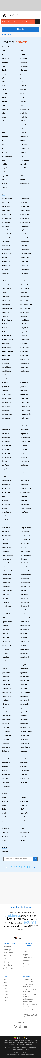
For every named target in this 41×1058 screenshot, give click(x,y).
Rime (10, 34)
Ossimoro (7, 947)
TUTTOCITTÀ (23, 1042)
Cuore (5, 995)
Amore (5, 992)
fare (20, 926)
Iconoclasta (7, 965)
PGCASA (6, 1042)
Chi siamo (8, 1047)
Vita (4, 979)
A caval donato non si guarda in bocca (30, 1015)
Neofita (6, 962)
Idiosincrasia (8, 953)
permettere (18, 923)
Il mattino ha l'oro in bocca (29, 995)
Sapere (14, 15)
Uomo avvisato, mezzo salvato (28, 985)
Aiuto (27, 1049)
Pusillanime (7, 956)
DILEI (29, 1042)
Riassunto (26, 961)
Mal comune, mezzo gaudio (28, 1000)
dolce (23, 915)
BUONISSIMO (21, 1044)
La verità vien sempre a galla (28, 980)
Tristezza (26, 970)
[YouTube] (25, 1026)
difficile (8, 922)
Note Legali (16, 1047)
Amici (5, 998)
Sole (5, 982)
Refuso (6, 959)
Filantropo (7, 950)
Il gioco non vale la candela (30, 1005)
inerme (5, 926)
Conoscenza (27, 958)
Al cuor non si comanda (28, 1010)
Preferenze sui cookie (18, 1049)
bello (26, 926)
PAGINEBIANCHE (14, 1042)
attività (32, 912)
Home (4, 34)
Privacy (24, 1047)
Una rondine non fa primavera (29, 990)
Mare (5, 988)
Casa (5, 985)
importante (16, 912)
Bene (5, 1001)
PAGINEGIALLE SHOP (31, 1040)
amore (33, 925)
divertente (14, 918)
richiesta (25, 912)
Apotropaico (8, 968)
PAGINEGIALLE (19, 1040)
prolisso (31, 916)
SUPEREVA (29, 1044)
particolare (13, 926)
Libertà (25, 948)
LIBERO (6, 1040)
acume (30, 922)
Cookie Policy (32, 1047)
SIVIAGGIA (35, 1042)
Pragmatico (27, 955)
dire (8, 912)
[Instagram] (15, 1026)
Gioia (25, 967)
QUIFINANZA (12, 1044)
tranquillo (30, 919)
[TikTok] (20, 1026)
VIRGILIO (11, 1040)
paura (20, 929)
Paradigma (27, 964)
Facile (25, 951)
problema (12, 915)
